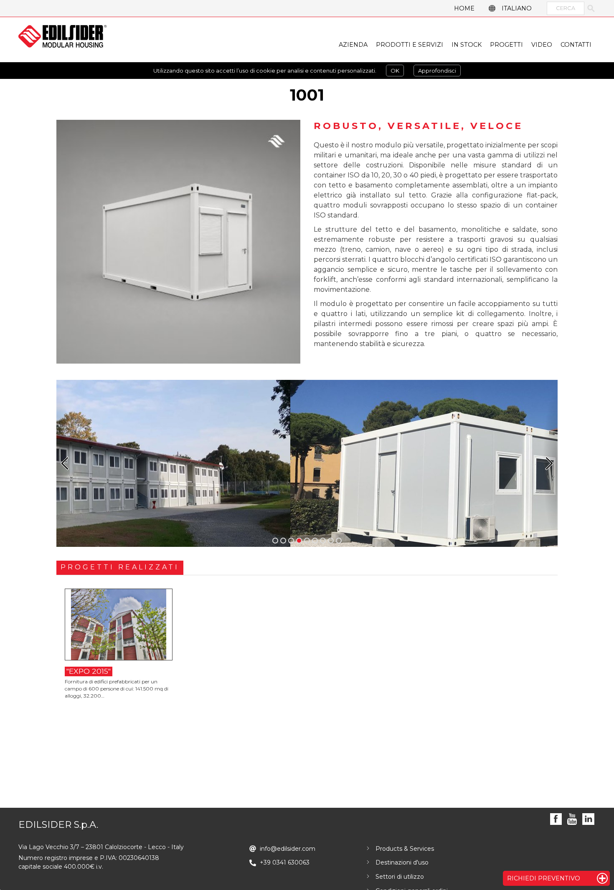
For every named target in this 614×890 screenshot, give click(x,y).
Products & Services (405, 848)
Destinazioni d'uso (402, 862)
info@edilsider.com (287, 848)
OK (395, 70)
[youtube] (572, 819)
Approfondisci (437, 70)
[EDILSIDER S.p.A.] (62, 36)
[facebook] (556, 819)
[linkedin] (588, 819)
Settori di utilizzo (400, 876)
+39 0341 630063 (285, 862)
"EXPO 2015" (88, 671)
